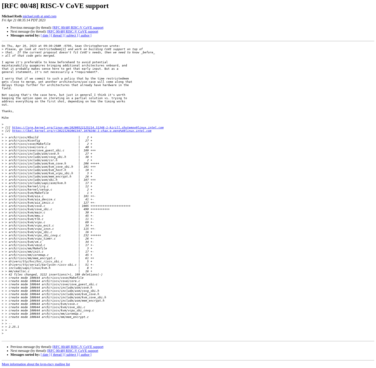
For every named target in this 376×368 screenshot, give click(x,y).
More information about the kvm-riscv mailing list (36, 364)
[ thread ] (57, 35)
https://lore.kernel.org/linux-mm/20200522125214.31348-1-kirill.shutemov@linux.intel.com (88, 127)
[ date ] (45, 35)
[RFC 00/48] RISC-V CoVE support (77, 27)
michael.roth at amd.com (39, 16)
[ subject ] (71, 35)
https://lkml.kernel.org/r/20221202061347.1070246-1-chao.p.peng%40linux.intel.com (81, 130)
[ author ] (85, 35)
